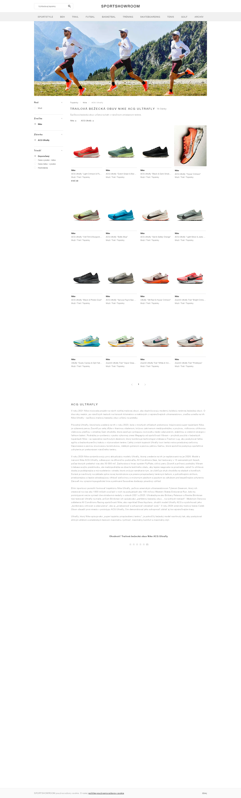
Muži (40, 108)
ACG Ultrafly (43, 140)
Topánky (74, 102)
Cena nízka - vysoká (47, 164)
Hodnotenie (43, 168)
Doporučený (43, 156)
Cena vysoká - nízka (47, 160)
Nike (40, 124)
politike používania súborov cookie (106, 793)
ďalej (204, 793)
